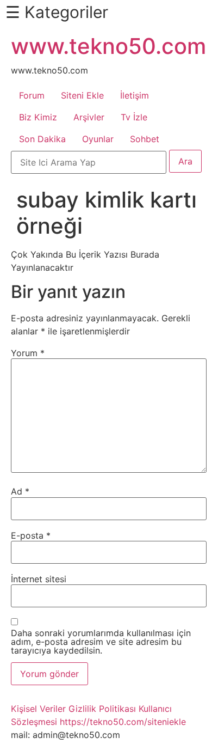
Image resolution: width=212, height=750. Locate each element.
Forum (32, 95)
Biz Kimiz (38, 117)
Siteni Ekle (82, 95)
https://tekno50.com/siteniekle (123, 721)
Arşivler (88, 117)
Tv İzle (134, 117)
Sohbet (144, 138)
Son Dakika (42, 138)
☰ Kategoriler (56, 12)
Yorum (28, 353)
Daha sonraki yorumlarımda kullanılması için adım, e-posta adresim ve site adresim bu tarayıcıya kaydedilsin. (101, 642)
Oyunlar (98, 138)
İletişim (134, 95)
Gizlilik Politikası (102, 708)
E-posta (31, 535)
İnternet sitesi (38, 579)
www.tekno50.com (108, 46)
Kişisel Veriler (38, 708)
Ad (20, 491)
